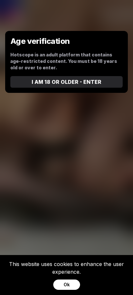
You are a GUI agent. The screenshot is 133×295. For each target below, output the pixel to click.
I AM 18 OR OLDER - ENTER (66, 82)
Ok (67, 284)
